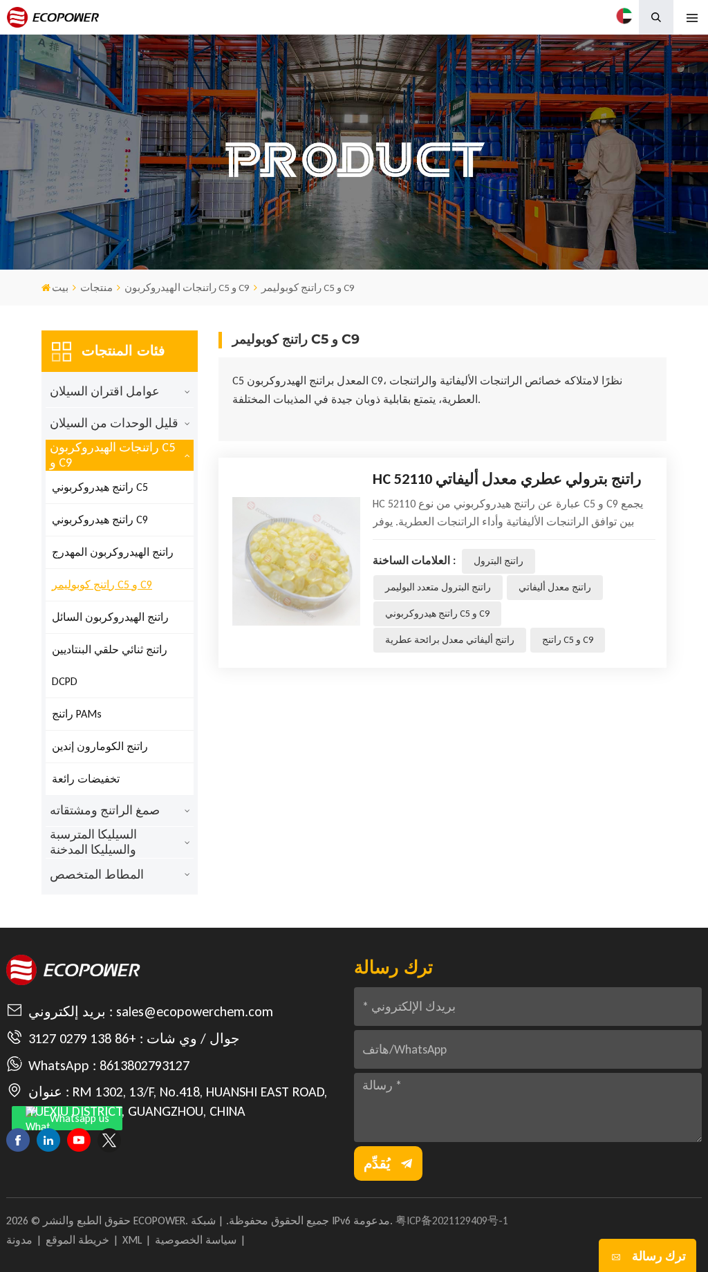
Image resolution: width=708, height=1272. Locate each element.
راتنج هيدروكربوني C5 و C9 (437, 613)
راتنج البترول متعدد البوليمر (438, 587)
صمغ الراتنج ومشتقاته (105, 810)
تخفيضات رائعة (86, 778)
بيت (60, 287)
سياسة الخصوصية (195, 1239)
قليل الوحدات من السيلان (114, 423)
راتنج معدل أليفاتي (555, 587)
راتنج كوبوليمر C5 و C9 (102, 584)
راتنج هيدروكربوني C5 (100, 487)
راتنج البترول (498, 561)
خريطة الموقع (77, 1239)
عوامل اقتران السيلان (105, 391)
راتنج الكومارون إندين (100, 746)
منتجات (96, 287)
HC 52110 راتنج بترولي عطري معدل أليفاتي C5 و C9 (507, 479)
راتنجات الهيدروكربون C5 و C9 (187, 287)
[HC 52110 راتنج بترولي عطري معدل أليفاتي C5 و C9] (296, 561)
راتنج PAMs (77, 713)
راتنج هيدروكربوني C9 (100, 519)
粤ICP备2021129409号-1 (451, 1220)
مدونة (19, 1239)
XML (132, 1239)
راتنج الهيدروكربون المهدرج (113, 552)
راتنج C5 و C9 (567, 640)
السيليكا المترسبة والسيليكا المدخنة (93, 842)
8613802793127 (144, 1065)
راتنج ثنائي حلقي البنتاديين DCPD (109, 665)
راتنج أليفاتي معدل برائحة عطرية (449, 640)
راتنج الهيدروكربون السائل (110, 617)
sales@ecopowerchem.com (194, 1011)
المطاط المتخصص (97, 874)
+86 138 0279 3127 (82, 1038)
